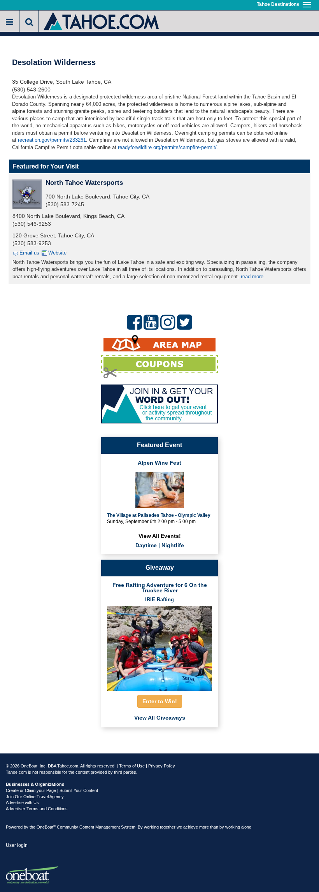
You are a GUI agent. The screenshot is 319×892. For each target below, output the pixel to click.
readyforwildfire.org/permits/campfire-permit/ (167, 147)
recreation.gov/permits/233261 (52, 140)
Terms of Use (132, 766)
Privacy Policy (161, 766)
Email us (29, 253)
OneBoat (46, 827)
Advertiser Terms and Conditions (37, 808)
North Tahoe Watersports (84, 182)
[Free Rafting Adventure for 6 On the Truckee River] (159, 646)
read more (252, 276)
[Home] (102, 20)
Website (57, 253)
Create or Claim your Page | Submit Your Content (52, 790)
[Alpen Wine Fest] (159, 489)
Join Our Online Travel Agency (35, 796)
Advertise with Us (22, 802)
